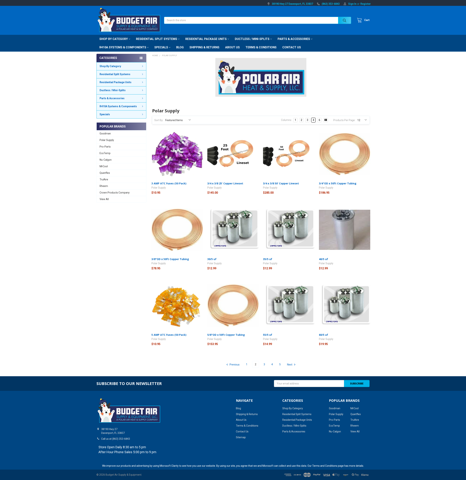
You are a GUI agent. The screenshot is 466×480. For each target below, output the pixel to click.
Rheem (104, 186)
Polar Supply (107, 140)
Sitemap (241, 437)
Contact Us (291, 47)
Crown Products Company (115, 192)
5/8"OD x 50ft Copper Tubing (226, 334)
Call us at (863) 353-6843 (115, 438)
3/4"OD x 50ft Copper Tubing (337, 183)
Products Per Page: (344, 120)
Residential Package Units (206, 39)
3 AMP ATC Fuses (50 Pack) (168, 183)
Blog (180, 47)
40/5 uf (323, 259)
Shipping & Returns (204, 47)
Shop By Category (113, 39)
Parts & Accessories (294, 39)
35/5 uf (267, 259)
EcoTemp (105, 153)
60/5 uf (323, 334)
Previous (234, 364)
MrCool (104, 166)
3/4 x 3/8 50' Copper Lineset (281, 183)
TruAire (104, 179)
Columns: (286, 120)
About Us (232, 47)
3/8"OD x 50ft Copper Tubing (170, 259)
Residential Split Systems (156, 39)
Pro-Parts (105, 146)
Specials (161, 47)
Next (290, 364)
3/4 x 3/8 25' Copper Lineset (225, 183)
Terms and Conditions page (328, 465)
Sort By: (158, 120)
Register (365, 3)
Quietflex (105, 172)
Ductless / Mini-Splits (252, 39)
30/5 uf (211, 259)
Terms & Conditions (261, 47)
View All (104, 199)
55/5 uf (267, 334)
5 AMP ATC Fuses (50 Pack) (168, 334)
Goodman (105, 133)
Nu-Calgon (106, 159)
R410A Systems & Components (122, 47)
